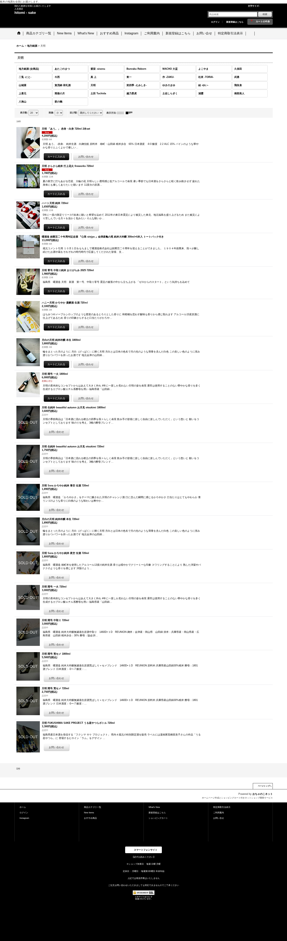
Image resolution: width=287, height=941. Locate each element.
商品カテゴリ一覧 (92, 807)
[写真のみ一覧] (121, 112)
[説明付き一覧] (130, 112)
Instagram (24, 818)
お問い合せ (218, 818)
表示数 (24, 112)
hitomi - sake (25, 13)
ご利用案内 (218, 812)
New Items (89, 812)
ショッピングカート (158, 818)
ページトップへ (265, 786)
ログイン (215, 22)
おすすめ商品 (90, 818)
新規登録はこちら (234, 22)
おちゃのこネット (262, 793)
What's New (154, 807)
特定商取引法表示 (221, 807)
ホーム (23, 807)
